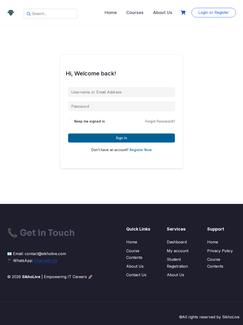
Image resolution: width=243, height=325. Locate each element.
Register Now (141, 150)
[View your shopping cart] (184, 12)
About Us (162, 12)
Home (111, 12)
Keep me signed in (89, 121)
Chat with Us (45, 260)
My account (177, 250)
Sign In (121, 138)
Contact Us (136, 274)
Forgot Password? (160, 121)
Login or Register (213, 12)
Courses (135, 12)
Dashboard (177, 242)
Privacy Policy (220, 250)
